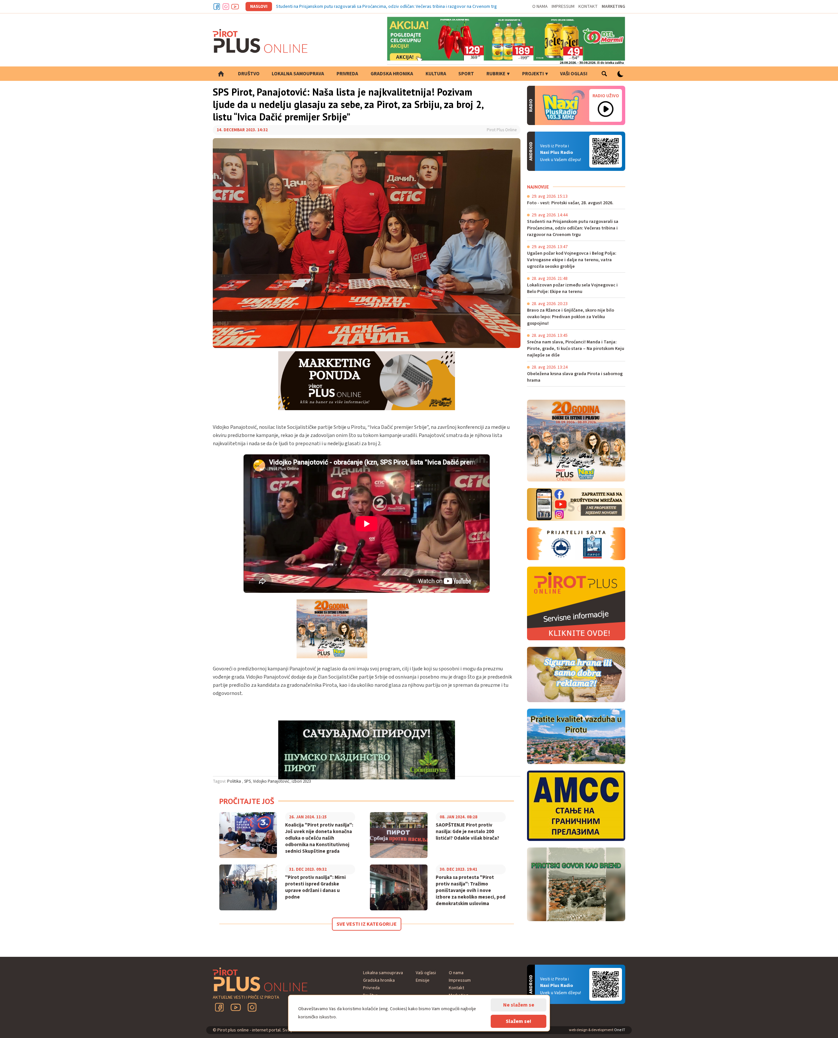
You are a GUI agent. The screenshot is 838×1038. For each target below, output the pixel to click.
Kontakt (588, 6)
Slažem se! (518, 1021)
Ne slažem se (518, 1005)
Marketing (613, 6)
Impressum (563, 6)
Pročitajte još (246, 801)
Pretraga (604, 74)
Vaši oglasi (573, 73)
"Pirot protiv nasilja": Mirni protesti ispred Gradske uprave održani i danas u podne (315, 887)
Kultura (436, 73)
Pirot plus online (260, 41)
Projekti (533, 73)
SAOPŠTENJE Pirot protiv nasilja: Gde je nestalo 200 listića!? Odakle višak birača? (467, 832)
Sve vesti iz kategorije (367, 924)
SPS (247, 781)
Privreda (347, 73)
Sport (466, 73)
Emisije (422, 980)
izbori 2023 (301, 781)
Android (605, 151)
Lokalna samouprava (298, 73)
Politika (234, 781)
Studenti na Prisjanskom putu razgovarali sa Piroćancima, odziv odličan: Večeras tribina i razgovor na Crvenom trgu (387, 6)
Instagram (226, 6)
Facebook (217, 6)
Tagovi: (219, 781)
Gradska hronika (392, 73)
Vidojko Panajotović (271, 781)
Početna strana (221, 74)
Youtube (235, 6)
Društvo (249, 73)
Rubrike (495, 73)
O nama (540, 6)
